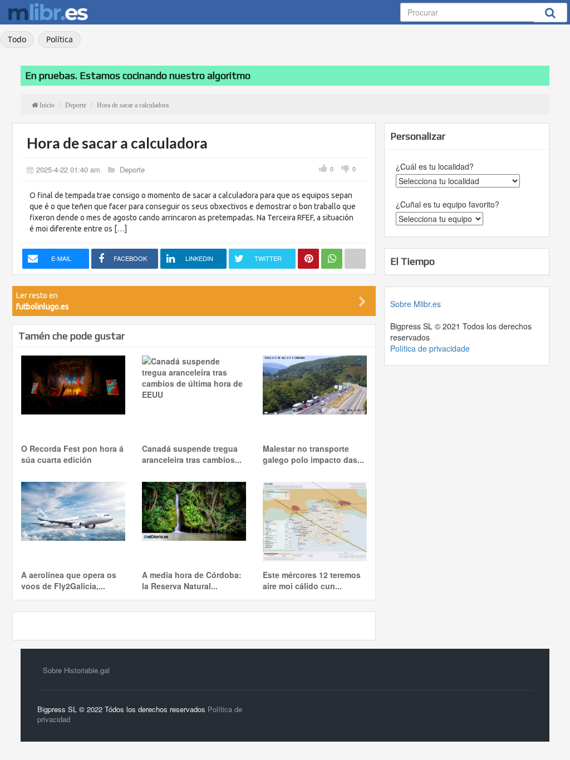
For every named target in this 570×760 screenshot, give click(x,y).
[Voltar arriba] (547, 737)
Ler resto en (42, 301)
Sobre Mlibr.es (415, 303)
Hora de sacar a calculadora (117, 143)
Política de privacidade (430, 348)
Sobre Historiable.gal (76, 670)
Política (59, 39)
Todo (17, 39)
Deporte (132, 169)
